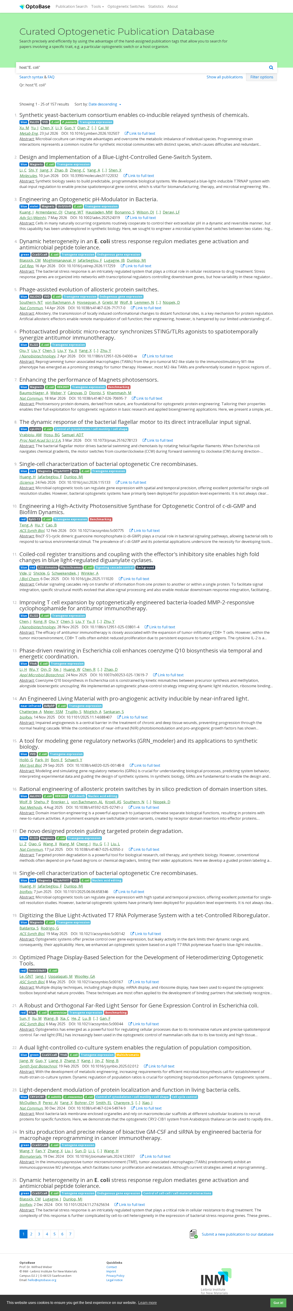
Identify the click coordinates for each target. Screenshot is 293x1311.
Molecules (28, 175)
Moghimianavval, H (59, 260)
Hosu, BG (52, 434)
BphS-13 (34, 519)
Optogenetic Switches (126, 6)
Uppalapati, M (60, 976)
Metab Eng (28, 133)
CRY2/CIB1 (37, 1097)
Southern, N (133, 801)
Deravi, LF (171, 212)
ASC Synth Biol (31, 981)
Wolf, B (126, 302)
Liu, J (69, 1150)
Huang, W (71, 669)
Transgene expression (95, 122)
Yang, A (93, 170)
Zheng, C (77, 170)
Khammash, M (119, 392)
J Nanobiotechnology (37, 356)
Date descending (103, 104)
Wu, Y (34, 669)
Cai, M (103, 127)
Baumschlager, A (33, 392)
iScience (26, 482)
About (172, 6)
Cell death (77, 796)
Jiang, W (26, 1060)
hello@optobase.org (42, 1280)
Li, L (91, 1150)
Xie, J (57, 669)
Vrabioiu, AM (30, 434)
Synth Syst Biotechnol (38, 1066)
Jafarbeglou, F (90, 260)
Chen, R (88, 669)
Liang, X (55, 1060)
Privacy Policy (115, 1276)
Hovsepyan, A (88, 302)
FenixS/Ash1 (37, 971)
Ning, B (112, 1060)
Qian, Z (83, 127)
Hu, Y (39, 525)
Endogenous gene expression (118, 254)
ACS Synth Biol (31, 530)
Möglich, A (92, 711)
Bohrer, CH (84, 1102)
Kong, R (40, 621)
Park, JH (42, 759)
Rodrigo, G (50, 928)
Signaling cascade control (114, 567)
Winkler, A (89, 573)
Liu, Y (36, 350)
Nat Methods (30, 807)
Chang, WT (74, 212)
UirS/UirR (64, 206)
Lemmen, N (144, 302)
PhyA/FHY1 (62, 471)
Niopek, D (171, 302)
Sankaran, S (113, 711)
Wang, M (66, 843)
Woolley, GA (85, 976)
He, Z (75, 1018)
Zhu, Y (105, 350)
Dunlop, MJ (136, 260)
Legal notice (114, 1280)
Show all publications (225, 76)
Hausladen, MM (99, 212)
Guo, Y (69, 127)
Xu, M (24, 127)
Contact (111, 1267)
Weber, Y (58, 392)
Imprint (111, 1271)
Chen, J (25, 621)
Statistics (156, 6)
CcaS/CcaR (39, 254)
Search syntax (31, 76)
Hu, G (97, 843)
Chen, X (47, 127)
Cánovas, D (77, 392)
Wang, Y (26, 1150)
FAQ (51, 76)
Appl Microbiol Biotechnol (41, 674)
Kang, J (87, 1060)
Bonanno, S (125, 212)
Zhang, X (55, 1150)
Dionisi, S (97, 392)
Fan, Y (40, 1150)
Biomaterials (30, 1156)
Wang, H (111, 1150)
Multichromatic (128, 1055)
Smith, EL (104, 1102)
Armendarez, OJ (49, 212)
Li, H (23, 669)
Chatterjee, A (30, 711)
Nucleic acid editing (102, 796)
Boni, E (57, 759)
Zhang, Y (71, 1060)
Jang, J (40, 976)
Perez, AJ (50, 1102)
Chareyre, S (123, 1102)
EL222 (34, 345)
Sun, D (80, 1150)
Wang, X (50, 843)
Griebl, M (110, 302)
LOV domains (47, 567)
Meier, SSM (53, 711)
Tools (96, 6)
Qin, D (46, 669)
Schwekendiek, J (65, 573)
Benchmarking (118, 387)
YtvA (33, 664)
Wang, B (51, 1018)
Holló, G (26, 759)
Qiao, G (35, 843)
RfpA (32, 1013)
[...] (94, 127)
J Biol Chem (29, 578)
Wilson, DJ (145, 212)
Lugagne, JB (114, 260)
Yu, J (34, 127)
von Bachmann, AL (87, 801)
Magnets (36, 164)
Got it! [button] (278, 1303)
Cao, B (51, 525)
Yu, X (73, 350)
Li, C (23, 170)
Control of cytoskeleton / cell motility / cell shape (91, 429)
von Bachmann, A (60, 302)
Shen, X (115, 170)
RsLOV (34, 122)
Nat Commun (31, 307)
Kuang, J (26, 212)
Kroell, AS (113, 801)
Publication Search (72, 6)
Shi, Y (33, 170)
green (25, 254)
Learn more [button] (147, 1303)
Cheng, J (83, 843)
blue (24, 122)
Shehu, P (41, 801)
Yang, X (85, 350)
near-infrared (31, 706)
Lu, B (86, 1018)
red (32, 471)
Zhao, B (61, 170)
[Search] (271, 67)
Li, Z (23, 843)
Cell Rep (26, 265)
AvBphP (49, 706)
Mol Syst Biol (30, 765)
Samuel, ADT (73, 434)
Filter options (261, 76)
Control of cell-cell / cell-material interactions (177, 1193)
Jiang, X (46, 170)
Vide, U (25, 573)
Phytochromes (71, 567)
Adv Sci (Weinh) (32, 217)
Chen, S (49, 350)
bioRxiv (25, 717)
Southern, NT (31, 302)
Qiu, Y (24, 350)
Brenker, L (60, 801)
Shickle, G (41, 573)
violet (34, 206)
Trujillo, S (73, 711)
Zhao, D (111, 669)
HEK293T (63, 387)
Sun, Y (24, 1018)
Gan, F (105, 1018)
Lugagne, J (52, 1199)
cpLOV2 (35, 429)
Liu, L (115, 843)
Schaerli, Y (73, 759)
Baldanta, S (29, 928)
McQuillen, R (30, 1102)
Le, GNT (26, 976)
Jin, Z (99, 1060)
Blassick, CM (30, 260)
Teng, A (26, 525)
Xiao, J (147, 1102)
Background (145, 567)
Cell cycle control (184, 1097)
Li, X (58, 127)
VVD (45, 122)
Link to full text (141, 133)
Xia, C (64, 1018)
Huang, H (27, 476)
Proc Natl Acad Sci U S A (39, 440)
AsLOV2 (35, 297)
